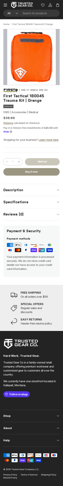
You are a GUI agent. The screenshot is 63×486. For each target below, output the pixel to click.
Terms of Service (29, 474)
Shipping (8, 123)
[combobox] (31, 13)
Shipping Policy (48, 474)
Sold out (42, 161)
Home (6, 24)
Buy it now (31, 171)
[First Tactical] (10, 90)
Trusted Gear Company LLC (25, 469)
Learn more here (48, 139)
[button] (57, 5)
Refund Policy (10, 477)
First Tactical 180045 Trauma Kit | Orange (33, 24)
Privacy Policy (10, 474)
